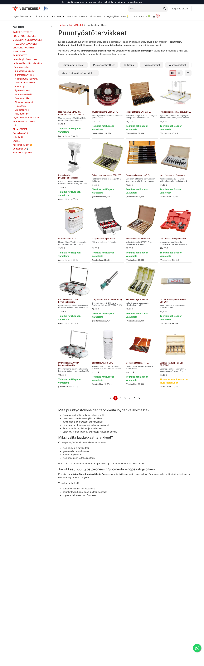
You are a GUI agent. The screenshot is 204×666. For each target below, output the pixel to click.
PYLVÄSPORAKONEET (25, 43)
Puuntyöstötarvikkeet (24, 74)
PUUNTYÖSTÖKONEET (25, 36)
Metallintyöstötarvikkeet (25, 59)
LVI (14, 125)
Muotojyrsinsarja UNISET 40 (105, 111)
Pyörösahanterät (23, 90)
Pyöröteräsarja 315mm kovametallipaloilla (68, 300)
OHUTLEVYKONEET (23, 47)
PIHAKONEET (20, 129)
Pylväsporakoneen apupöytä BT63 (175, 111)
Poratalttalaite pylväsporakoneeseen (68, 176)
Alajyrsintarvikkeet (24, 102)
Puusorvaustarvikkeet (25, 82)
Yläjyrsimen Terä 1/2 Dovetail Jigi (107, 299)
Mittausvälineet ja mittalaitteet (28, 63)
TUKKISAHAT (20, 51)
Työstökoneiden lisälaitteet (27, 117)
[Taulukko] (172, 73)
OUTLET (17, 141)
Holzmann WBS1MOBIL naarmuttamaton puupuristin (71, 113)
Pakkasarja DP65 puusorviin (173, 238)
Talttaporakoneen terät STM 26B (106, 175)
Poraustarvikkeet (22, 67)
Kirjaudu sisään (180, 8)
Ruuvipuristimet (21, 113)
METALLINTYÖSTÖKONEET (27, 39)
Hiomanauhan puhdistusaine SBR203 (173, 300)
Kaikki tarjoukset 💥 (22, 144)
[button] (78, 73)
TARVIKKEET (20, 55)
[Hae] (164, 8)
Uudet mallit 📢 (20, 148)
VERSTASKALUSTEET (25, 121)
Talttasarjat (20, 86)
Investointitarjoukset (22, 152)
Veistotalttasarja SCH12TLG (139, 111)
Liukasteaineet (22, 109)
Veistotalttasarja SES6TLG (138, 238)
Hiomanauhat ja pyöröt (26, 78)
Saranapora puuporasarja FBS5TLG (171, 364)
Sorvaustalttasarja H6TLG (138, 362)
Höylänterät (20, 106)
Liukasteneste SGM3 (67, 238)
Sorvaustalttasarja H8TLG (138, 175)
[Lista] (179, 73)
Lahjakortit (18, 137)
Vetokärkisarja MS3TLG (137, 299)
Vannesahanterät (23, 94)
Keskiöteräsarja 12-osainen (172, 175)
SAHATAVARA (20, 133)
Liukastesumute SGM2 (102, 362)
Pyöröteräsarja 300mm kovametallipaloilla (68, 364)
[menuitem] (22, 16)
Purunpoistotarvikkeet (24, 71)
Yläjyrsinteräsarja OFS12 (103, 238)
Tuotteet (62, 25)
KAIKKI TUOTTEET (22, 32)
